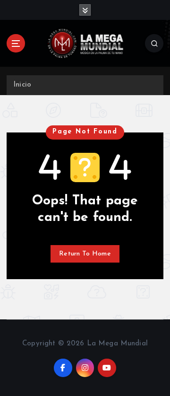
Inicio (22, 84)
